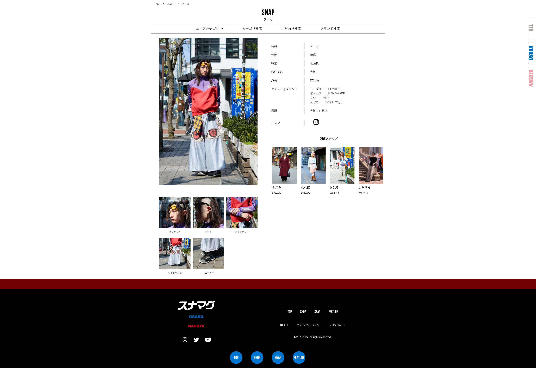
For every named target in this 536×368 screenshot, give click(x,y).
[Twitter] (196, 340)
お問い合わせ (337, 325)
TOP (289, 311)
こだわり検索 (291, 29)
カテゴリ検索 (252, 29)
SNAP (317, 311)
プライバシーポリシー (309, 325)
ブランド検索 (330, 29)
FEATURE (333, 311)
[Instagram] (185, 340)
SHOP (303, 311)
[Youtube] (208, 340)
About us (284, 325)
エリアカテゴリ (207, 29)
